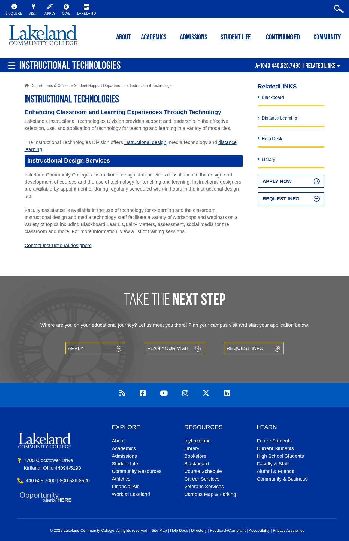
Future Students (274, 441)
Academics (124, 448)
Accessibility (259, 530)
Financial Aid (126, 486)
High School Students (280, 456)
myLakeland (43, 37)
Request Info (281, 198)
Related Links (321, 65)
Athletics (121, 479)
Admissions (193, 37)
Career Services (201, 479)
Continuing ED (283, 37)
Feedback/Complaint (228, 530)
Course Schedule (203, 471)
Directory (199, 530)
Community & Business (282, 479)
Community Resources (136, 471)
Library (268, 159)
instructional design (145, 142)
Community (327, 37)
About (118, 441)
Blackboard (273, 97)
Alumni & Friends (275, 471)
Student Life (236, 37)
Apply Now (277, 181)
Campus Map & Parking (210, 494)
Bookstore (195, 456)
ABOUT (123, 37)
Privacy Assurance (289, 530)
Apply (75, 348)
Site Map (159, 530)
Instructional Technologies (152, 85)
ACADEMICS (153, 37)
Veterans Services (204, 486)
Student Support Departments (99, 85)
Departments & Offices (50, 85)
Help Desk (272, 138)
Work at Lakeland (131, 494)
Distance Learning (279, 118)
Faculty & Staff (273, 463)
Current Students (275, 448)
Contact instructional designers (58, 245)
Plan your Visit (168, 348)
